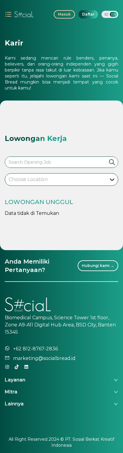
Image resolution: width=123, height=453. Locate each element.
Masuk (64, 14)
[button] (61, 378)
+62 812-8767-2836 (35, 349)
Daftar (88, 14)
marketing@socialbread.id (44, 358)
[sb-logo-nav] (23, 14)
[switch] (110, 14)
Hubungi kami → (98, 265)
